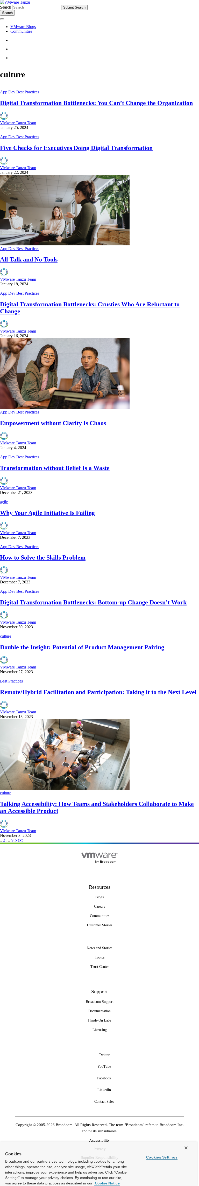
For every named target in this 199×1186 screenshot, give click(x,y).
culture (5, 636)
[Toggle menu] (2, 19)
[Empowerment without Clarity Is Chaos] (65, 407)
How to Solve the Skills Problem (43, 557)
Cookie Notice (107, 1183)
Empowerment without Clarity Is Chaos (53, 423)
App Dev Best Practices (19, 92)
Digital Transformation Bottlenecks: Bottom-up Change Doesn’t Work (93, 602)
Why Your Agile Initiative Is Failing (47, 512)
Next (19, 840)
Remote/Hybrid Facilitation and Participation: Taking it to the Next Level (98, 692)
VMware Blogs (23, 26)
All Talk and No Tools (29, 259)
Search (5, 7)
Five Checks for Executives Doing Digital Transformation (76, 147)
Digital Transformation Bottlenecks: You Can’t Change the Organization (96, 103)
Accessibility (99, 1140)
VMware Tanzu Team (18, 123)
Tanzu (25, 2)
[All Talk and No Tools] (65, 244)
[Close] (186, 1147)
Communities (21, 31)
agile (4, 502)
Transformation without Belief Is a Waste (55, 468)
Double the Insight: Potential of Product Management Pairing (82, 647)
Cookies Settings (161, 1157)
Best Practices (11, 681)
